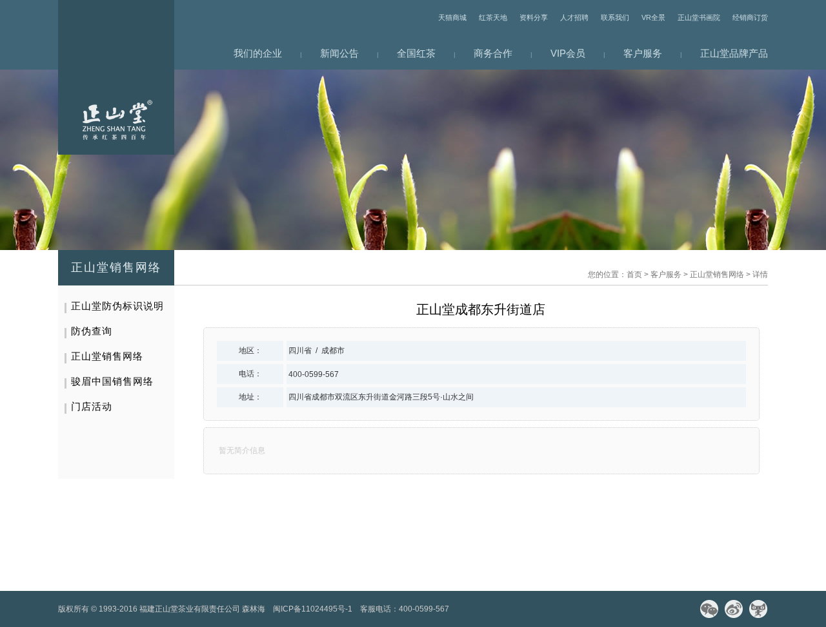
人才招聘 (574, 17)
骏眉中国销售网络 (112, 381)
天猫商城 (452, 17)
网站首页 (116, 77)
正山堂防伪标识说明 (117, 305)
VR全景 (653, 17)
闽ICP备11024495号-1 (312, 608)
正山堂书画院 (699, 17)
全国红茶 (416, 53)
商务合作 (493, 53)
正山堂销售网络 (717, 274)
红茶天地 (493, 17)
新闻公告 (339, 53)
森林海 (253, 608)
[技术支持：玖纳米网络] (461, 608)
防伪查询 (91, 330)
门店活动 (91, 406)
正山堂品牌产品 (734, 53)
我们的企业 (258, 53)
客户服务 (642, 53)
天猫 (758, 609)
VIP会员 (567, 53)
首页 (634, 274)
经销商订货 (750, 17)
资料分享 (533, 17)
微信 (709, 609)
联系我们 (615, 17)
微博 (734, 609)
